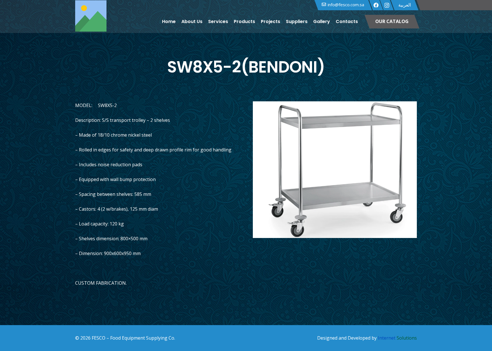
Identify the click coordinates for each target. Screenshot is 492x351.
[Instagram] (386, 5)
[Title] (90, 21)
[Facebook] (376, 5)
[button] (361, 21)
